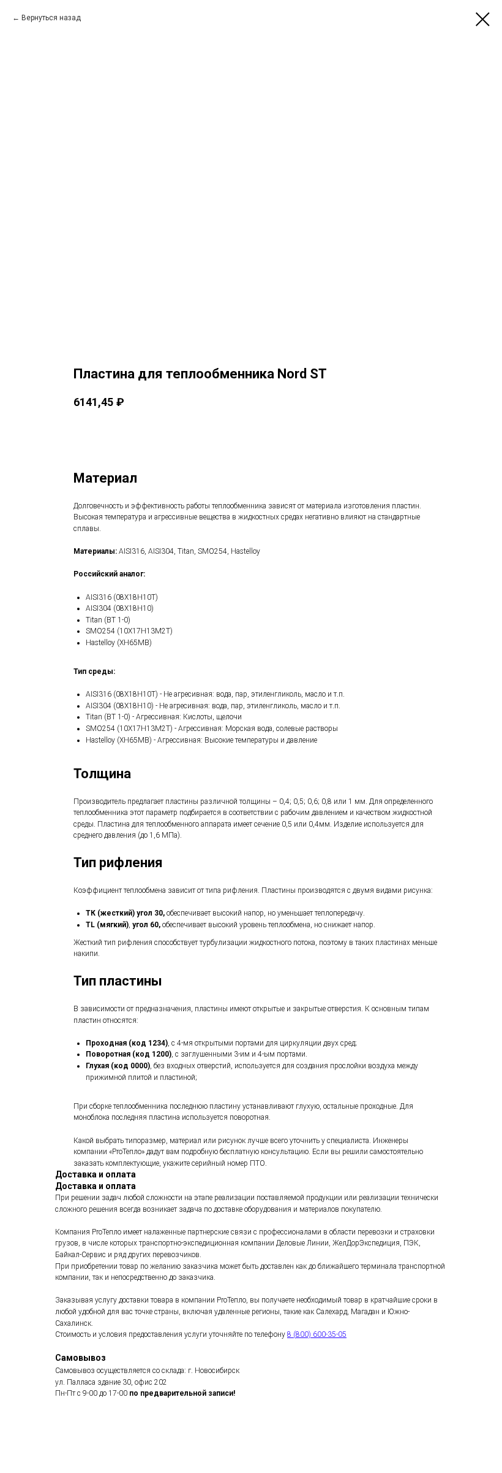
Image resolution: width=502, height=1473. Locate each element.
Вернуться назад (51, 17)
